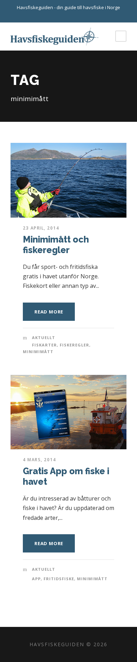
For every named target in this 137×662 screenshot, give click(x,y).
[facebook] (75, 15)
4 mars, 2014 (39, 460)
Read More (48, 312)
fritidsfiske (59, 578)
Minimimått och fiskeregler (56, 244)
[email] (62, 15)
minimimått (38, 351)
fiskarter (44, 344)
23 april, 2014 (41, 228)
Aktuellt (43, 337)
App (36, 578)
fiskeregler (74, 344)
